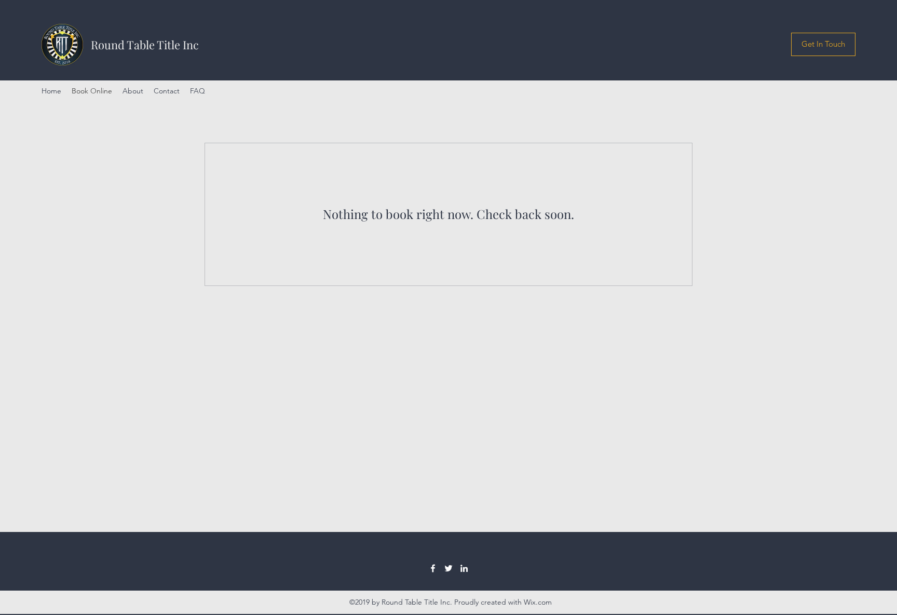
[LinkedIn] (464, 568)
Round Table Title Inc (145, 44)
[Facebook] (433, 568)
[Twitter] (448, 568)
